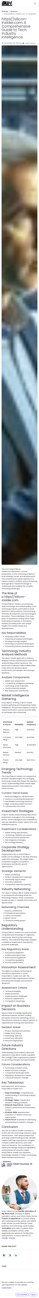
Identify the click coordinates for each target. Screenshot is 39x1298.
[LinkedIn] (16, 1255)
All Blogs (5, 11)
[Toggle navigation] (35, 3)
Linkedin (12, 1238)
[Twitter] (10, 1255)
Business (14, 11)
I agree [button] (33, 1295)
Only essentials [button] (21, 1295)
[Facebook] (4, 1255)
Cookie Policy (6, 1288)
